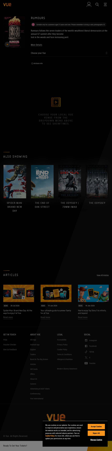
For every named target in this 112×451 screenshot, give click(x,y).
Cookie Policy (50, 436)
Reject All (96, 433)
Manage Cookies (96, 439)
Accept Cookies (96, 426)
